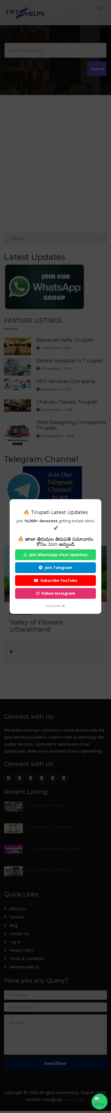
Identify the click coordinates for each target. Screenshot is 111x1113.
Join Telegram (58, 567)
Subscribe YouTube (58, 580)
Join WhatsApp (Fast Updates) (58, 554)
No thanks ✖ (55, 606)
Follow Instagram (58, 593)
